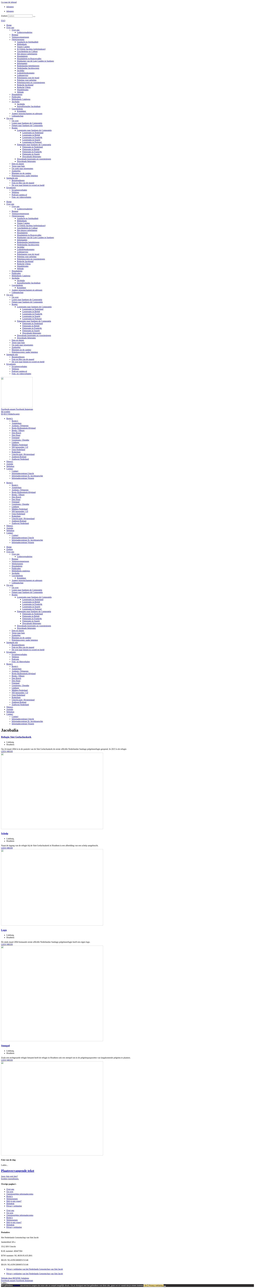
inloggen (10, 7)
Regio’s (9, 418)
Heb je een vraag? (14, 1201)
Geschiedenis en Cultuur (27, 51)
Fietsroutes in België (30, 149)
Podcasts (15, 659)
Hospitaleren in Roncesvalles (29, 58)
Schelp (4, 833)
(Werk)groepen (18, 39)
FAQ (3, 21)
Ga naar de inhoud (9, 2)
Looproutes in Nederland (32, 133)
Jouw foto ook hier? (9, 1176)
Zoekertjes (16, 171)
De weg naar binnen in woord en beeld (28, 185)
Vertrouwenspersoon (20, 37)
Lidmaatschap (17, 116)
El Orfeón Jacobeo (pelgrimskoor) (31, 49)
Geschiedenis (17, 109)
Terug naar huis (18, 166)
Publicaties (16, 97)
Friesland (15, 437)
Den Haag (16, 435)
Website (20, 92)
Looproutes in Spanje (31, 140)
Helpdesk (10, 1203)
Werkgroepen (17, 564)
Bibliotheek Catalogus (21, 99)
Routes (15, 128)
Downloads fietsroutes (31, 156)
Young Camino (23, 47)
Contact (9, 469)
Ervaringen (11, 187)
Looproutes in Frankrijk (32, 137)
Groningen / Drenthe (20, 440)
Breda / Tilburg (18, 430)
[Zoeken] (34, 16)
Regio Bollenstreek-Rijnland (24, 428)
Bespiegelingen (18, 180)
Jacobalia (15, 101)
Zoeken (4, 16)
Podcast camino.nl (19, 195)
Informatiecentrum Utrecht (23, 473)
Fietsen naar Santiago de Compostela (27, 125)
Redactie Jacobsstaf (25, 85)
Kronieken (21, 111)
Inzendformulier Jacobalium (28, 106)
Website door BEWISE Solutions (15, 1278)
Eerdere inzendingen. (10, 1179)
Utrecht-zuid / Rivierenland (23, 454)
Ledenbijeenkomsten (25, 73)
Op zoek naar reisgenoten (22, 168)
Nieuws (9, 461)
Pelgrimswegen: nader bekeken (25, 176)
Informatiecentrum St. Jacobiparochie (27, 476)
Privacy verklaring (14, 1206)
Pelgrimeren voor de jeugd (28, 78)
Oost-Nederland (18, 449)
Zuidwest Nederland (20, 459)
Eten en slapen (18, 164)
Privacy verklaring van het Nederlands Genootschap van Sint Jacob (34, 1269)
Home (9, 25)
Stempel (5, 1045)
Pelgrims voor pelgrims (26, 80)
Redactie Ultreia (24, 87)
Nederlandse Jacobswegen (28, 68)
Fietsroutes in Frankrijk (32, 152)
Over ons (10, 27)
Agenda (9, 464)
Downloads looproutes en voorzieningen (34, 159)
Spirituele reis (12, 178)
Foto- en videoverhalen (21, 197)
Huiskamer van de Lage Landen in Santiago (35, 61)
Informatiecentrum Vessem (23, 478)
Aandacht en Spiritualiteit (27, 42)
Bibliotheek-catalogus (21, 571)
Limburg (15, 442)
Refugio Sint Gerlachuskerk (16, 737)
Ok (145, 1286)
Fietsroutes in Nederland (32, 147)
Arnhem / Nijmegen (20, 426)
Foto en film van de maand (23, 183)
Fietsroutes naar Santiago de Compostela (34, 144)
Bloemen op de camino (21, 173)
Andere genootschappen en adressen (27, 113)
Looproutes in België (31, 135)
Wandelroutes (22, 90)
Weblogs (15, 192)
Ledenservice (22, 75)
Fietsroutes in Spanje (31, 154)
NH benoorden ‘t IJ (20, 447)
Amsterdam (16, 423)
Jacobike (20, 70)
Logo (4, 930)
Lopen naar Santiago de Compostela (27, 123)
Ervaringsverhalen (19, 190)
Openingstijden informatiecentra (19, 1194)
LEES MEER (7, 751)
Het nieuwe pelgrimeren (27, 54)
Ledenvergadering (24, 32)
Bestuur (15, 35)
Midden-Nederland (20, 445)
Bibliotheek (22, 44)
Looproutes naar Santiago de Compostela (34, 130)
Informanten (22, 63)
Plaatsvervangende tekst (17, 1170)
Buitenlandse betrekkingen (28, 66)
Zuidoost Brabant (19, 457)
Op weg (9, 118)
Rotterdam (16, 452)
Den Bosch (16, 433)
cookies (16, 1285)
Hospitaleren (22, 56)
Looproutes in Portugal (32, 142)
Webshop (10, 466)
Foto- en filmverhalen (21, 661)
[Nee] (165, 1286)
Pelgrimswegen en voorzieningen (31, 82)
